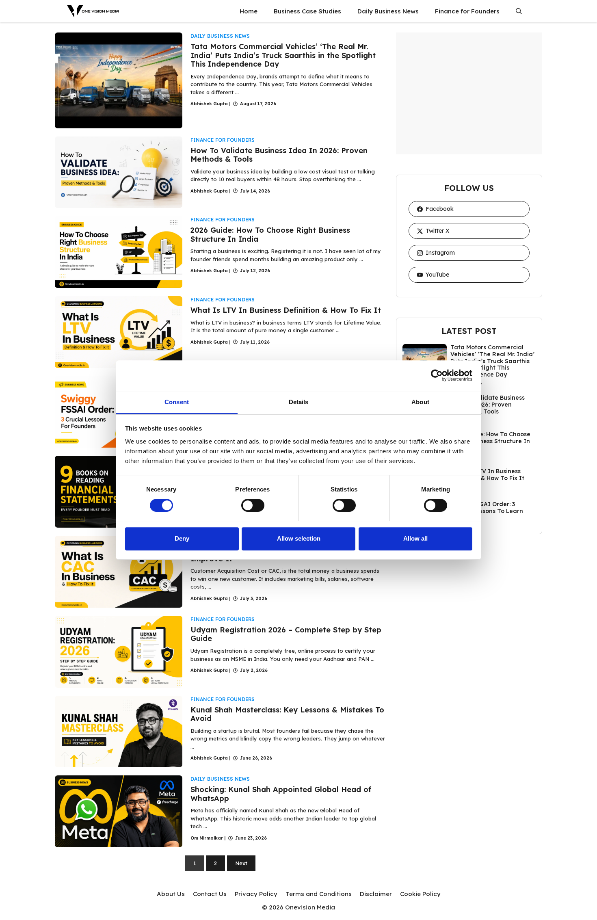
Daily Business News (388, 11)
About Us (171, 894)
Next (241, 863)
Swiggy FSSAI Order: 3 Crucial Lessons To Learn (486, 507)
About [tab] (420, 401)
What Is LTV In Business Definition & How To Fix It (285, 310)
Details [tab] (299, 401)
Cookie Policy (420, 894)
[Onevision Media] (93, 11)
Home (248, 11)
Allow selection (298, 538)
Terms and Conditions (319, 894)
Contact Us (210, 894)
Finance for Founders (467, 11)
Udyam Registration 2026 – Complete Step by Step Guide (285, 634)
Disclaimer (376, 894)
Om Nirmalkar (206, 838)
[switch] (252, 505)
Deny (182, 538)
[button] (519, 11)
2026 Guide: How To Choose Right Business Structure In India (270, 234)
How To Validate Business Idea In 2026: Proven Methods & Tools (279, 155)
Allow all (415, 538)
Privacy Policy (256, 894)
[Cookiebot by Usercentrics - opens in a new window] (436, 375)
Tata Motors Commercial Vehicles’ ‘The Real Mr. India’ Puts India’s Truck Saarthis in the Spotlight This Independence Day (283, 55)
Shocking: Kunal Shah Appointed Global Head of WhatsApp (280, 794)
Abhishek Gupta (209, 103)
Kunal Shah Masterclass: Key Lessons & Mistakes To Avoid (287, 714)
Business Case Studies (307, 11)
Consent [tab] (176, 401)
